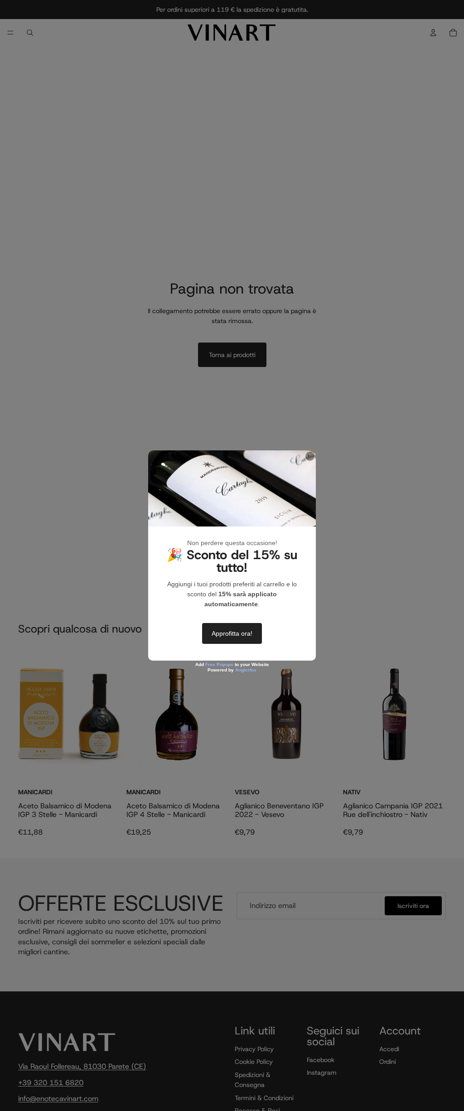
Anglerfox (245, 669)
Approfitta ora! (232, 633)
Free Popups (219, 664)
